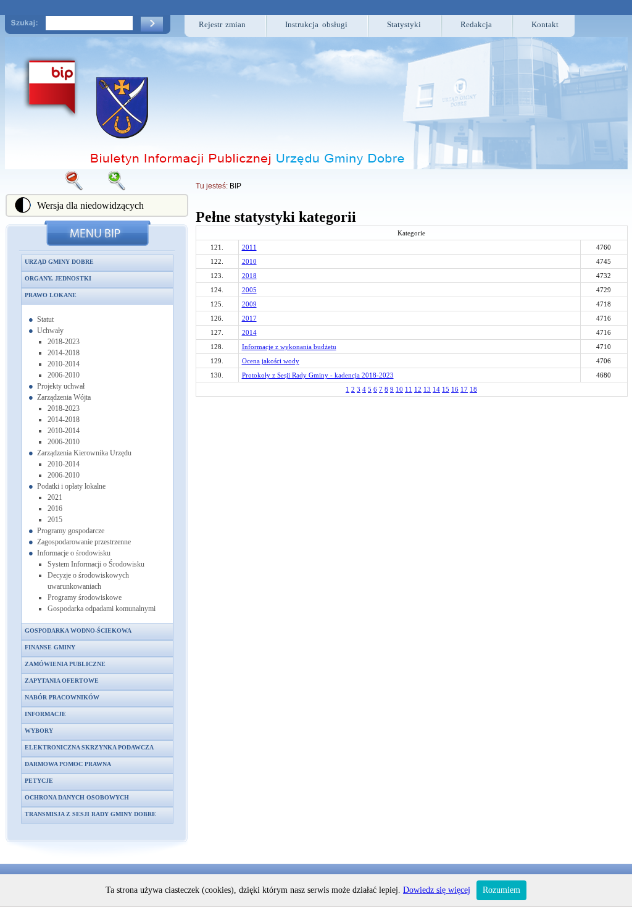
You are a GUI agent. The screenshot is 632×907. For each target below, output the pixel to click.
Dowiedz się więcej (436, 890)
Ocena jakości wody (270, 361)
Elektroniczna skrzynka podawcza (89, 747)
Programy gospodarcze (70, 530)
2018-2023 (64, 341)
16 (455, 389)
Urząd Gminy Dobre (59, 261)
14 (436, 389)
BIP (235, 186)
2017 (249, 318)
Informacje (45, 714)
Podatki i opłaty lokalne (71, 486)
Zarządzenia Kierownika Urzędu (84, 453)
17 (464, 389)
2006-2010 (64, 375)
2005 (249, 289)
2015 (55, 519)
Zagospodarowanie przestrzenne (84, 542)
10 (399, 389)
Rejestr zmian (222, 24)
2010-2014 (64, 364)
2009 (249, 304)
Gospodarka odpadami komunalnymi (102, 608)
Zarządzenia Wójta (64, 397)
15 (445, 389)
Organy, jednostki (58, 278)
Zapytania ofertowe (62, 680)
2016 (55, 508)
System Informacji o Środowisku (96, 564)
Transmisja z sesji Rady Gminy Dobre (90, 814)
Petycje (39, 780)
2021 (55, 497)
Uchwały (50, 330)
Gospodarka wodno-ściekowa (78, 630)
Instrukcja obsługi (316, 24)
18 (473, 389)
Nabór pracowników (62, 697)
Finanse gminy (50, 647)
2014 (249, 332)
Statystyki (404, 24)
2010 (249, 261)
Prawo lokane (51, 295)
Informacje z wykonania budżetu (289, 346)
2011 (249, 247)
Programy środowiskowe (85, 597)
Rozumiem (501, 890)
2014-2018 (64, 352)
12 (418, 389)
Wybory (39, 730)
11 (408, 389)
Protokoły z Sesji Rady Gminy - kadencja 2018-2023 (318, 375)
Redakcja (476, 24)
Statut (45, 319)
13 (427, 389)
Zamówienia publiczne (65, 663)
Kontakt (545, 24)
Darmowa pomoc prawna (68, 764)
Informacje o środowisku (73, 553)
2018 (249, 275)
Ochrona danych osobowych (77, 797)
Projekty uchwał (61, 386)
